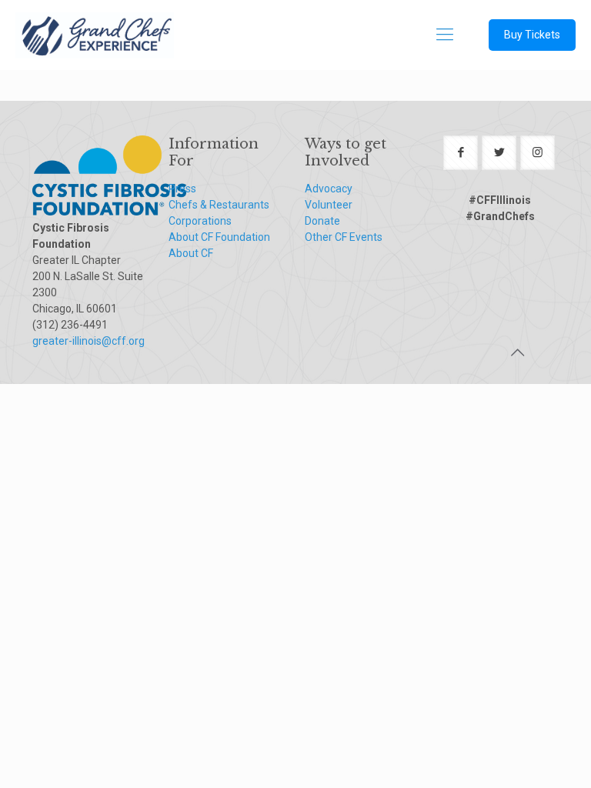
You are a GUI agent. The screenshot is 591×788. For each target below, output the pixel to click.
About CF (191, 253)
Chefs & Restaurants (219, 205)
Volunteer (328, 205)
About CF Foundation (219, 237)
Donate (322, 221)
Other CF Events (343, 237)
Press (182, 188)
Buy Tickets (532, 34)
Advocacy (328, 188)
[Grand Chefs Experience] (94, 34)
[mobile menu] (445, 35)
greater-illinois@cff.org (88, 341)
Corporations (200, 221)
